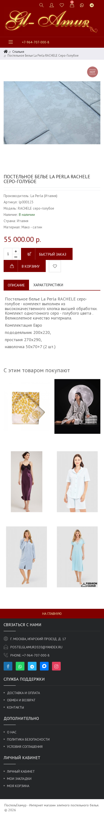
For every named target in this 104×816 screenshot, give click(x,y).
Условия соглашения (25, 746)
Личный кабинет (21, 771)
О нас (11, 732)
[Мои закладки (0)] (62, 5)
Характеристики (48, 285)
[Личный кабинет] (52, 5)
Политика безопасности (28, 739)
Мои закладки (19, 778)
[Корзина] (72, 5)
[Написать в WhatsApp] (82, 5)
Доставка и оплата (23, 693)
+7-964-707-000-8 (35, 42)
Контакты (15, 707)
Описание (16, 285)
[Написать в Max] (100, 3)
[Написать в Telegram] (92, 5)
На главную (52, 613)
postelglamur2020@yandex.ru (36, 647)
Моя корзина (18, 786)
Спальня (18, 52)
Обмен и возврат (21, 700)
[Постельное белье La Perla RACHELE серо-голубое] (52, 113)
